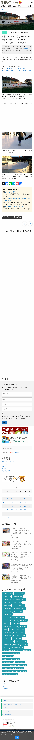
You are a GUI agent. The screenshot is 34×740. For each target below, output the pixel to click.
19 (12, 506)
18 (8, 506)
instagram (5, 688)
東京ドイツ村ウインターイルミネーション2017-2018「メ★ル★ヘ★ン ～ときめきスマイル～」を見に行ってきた (16, 70)
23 (29, 506)
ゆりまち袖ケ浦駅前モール (12, 650)
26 (12, 510)
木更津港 (7, 635)
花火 (16, 644)
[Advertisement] (17, 305)
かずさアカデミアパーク (12, 659)
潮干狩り (7, 668)
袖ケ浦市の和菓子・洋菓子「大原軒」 (15, 207)
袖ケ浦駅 (7, 632)
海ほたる (23, 665)
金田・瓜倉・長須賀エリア (13, 602)
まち (4, 32)
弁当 (15, 671)
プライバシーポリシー (8, 708)
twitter (3, 686)
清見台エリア (9, 662)
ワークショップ (20, 635)
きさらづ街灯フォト (10, 674)
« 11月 (4, 518)
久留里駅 (15, 653)
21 (21, 506)
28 (21, 510)
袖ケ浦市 (18, 217)
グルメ (3, 6)
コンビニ (7, 644)
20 (16, 506)
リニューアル (19, 632)
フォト (20, 6)
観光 (3, 466)
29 (25, 510)
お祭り (7, 671)
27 (16, 510)
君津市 (7, 596)
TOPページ (27, 48)
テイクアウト (19, 605)
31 (3, 513)
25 (8, 510)
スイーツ (8, 611)
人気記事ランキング (11, 626)
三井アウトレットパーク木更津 (14, 617)
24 (3, 510)
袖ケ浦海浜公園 (17, 647)
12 (12, 502)
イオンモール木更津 (11, 620)
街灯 (23, 671)
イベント (28, 6)
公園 (7, 623)
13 (16, 502)
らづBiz (7, 638)
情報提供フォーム (7, 701)
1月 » (8, 518)
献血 (6, 647)
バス (6, 653)
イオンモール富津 (10, 665)
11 (8, 502)
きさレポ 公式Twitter (11, 192)
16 (29, 502)
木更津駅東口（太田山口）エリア (14, 608)
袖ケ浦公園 (18, 668)
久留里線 (20, 662)
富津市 (7, 605)
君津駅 (27, 650)
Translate (16, 452)
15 (25, 502)
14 (21, 502)
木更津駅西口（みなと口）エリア (14, 599)
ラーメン (17, 638)
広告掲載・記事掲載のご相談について (12, 704)
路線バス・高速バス (8, 462)
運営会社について (7, 714)
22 (25, 506)
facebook (4, 684)
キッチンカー (9, 641)
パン (25, 644)
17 (3, 506)
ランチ (4, 468)
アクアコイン (9, 656)
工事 (23, 626)
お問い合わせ (5, 711)
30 (29, 510)
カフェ (16, 623)
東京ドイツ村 (8, 217)
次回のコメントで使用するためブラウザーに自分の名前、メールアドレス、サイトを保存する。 (16, 417)
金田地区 (8, 614)
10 (3, 502)
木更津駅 (18, 596)
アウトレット (6, 464)
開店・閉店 (12, 6)
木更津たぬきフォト (17, 629)
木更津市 (8, 593)
